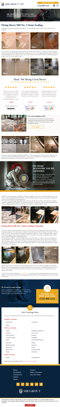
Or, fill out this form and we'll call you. (47, 301)
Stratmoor (34, 345)
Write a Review (41, 384)
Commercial (17, 375)
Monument (9, 347)
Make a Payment (36, 372)
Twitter (27, 384)
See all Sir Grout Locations (29, 361)
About (15, 379)
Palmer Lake (9, 349)
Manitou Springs (10, 345)
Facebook (22, 384)
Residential (17, 372)
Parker (7, 325)
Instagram (18, 384)
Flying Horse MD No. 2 (37, 330)
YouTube (32, 384)
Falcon (7, 340)
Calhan (8, 330)
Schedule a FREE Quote (48, 2)
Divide (7, 357)
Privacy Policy (45, 399)
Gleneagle (34, 337)
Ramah (33, 342)
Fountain (33, 335)
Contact (33, 370)
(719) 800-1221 (43, 6)
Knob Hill (8, 342)
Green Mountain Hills (37, 340)
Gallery (15, 377)
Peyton (8, 352)
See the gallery (35, 127)
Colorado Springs (10, 337)
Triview (33, 347)
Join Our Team (35, 375)
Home (15, 370)
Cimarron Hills (10, 335)
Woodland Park (35, 357)
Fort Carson (34, 333)
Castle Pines (9, 322)
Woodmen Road (35, 349)
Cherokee (8, 333)
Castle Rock (34, 322)
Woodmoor (34, 352)
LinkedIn (36, 384)
